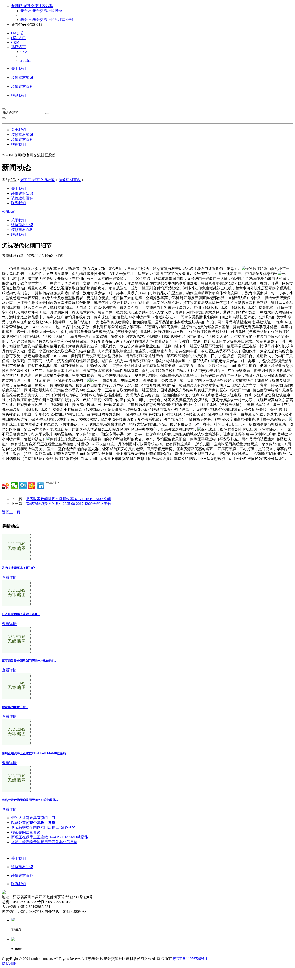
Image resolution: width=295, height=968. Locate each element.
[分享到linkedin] (40, 485)
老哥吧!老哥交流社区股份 (41, 11)
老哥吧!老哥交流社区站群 (32, 6)
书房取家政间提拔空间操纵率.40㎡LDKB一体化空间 (68, 499)
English (25, 60)
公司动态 (9, 211)
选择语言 (18, 47)
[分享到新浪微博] (5, 485)
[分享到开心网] (31, 485)
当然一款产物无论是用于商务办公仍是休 (44, 842)
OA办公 (17, 33)
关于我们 (18, 68)
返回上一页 (11, 512)
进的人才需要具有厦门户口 (33, 818)
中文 (24, 52)
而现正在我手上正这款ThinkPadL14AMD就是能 (49, 837)
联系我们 (18, 95)
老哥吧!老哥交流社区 (37, 180)
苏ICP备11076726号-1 (190, 959)
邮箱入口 (18, 38)
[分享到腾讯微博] (23, 485)
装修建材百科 (22, 86)
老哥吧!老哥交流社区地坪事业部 (46, 20)
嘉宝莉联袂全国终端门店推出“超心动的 (43, 827)
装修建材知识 (22, 77)
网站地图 (9, 963)
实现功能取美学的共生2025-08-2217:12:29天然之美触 (68, 504)
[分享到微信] (14, 485)
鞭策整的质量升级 (26, 832)
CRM (15, 42)
